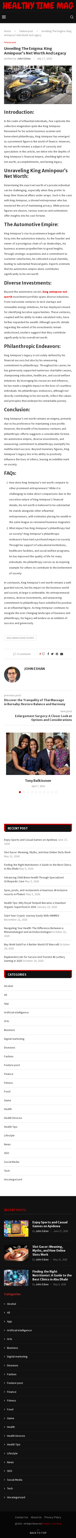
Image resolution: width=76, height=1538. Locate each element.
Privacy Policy (52, 1517)
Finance (8, 1074)
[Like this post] (43, 654)
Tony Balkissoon (38, 781)
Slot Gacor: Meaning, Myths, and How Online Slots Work (37, 852)
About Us (36, 1517)
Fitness (8, 1083)
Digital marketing (14, 1039)
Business (9, 1030)
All (5, 995)
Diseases (9, 1047)
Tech (7, 1171)
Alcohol (8, 986)
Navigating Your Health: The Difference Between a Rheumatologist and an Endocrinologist (33, 930)
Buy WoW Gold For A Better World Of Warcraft (31, 944)
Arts (6, 1021)
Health (8, 1109)
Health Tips (10, 1127)
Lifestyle (9, 1135)
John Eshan (24, 58)
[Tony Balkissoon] (38, 754)
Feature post (26, 31)
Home (7, 31)
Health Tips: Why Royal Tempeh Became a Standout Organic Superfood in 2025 (35, 905)
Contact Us (21, 1517)
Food (7, 1091)
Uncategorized (13, 1179)
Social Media (11, 1162)
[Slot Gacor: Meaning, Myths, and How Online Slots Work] (16, 1253)
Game (7, 1100)
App (6, 1003)
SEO (6, 1153)
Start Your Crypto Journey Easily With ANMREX (31, 915)
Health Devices (13, 1118)
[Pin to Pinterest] (57, 654)
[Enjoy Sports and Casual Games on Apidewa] (16, 1229)
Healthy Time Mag (51, 1523)
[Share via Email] (61, 654)
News (7, 1144)
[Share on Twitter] (52, 654)
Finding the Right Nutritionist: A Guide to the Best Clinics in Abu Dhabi (52, 1275)
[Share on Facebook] (48, 654)
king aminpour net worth (20, 638)
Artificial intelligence (16, 1012)
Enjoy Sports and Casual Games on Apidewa (30, 840)
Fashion (8, 1056)
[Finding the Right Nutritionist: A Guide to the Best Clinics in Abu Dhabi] (16, 1278)
